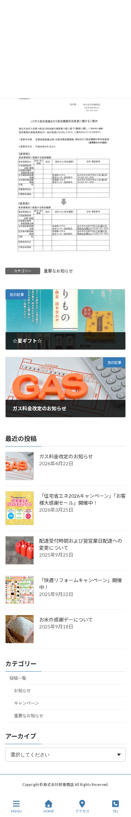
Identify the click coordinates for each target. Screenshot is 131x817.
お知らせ (22, 691)
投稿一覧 (17, 678)
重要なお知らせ (58, 271)
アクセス (82, 811)
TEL (115, 811)
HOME (48, 811)
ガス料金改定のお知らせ (66, 457)
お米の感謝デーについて (66, 620)
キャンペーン (26, 703)
